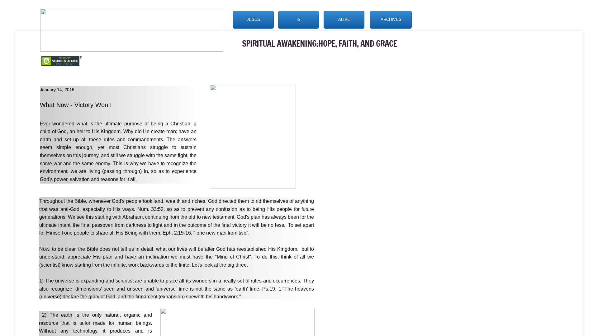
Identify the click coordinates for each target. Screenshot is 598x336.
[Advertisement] (396, 172)
